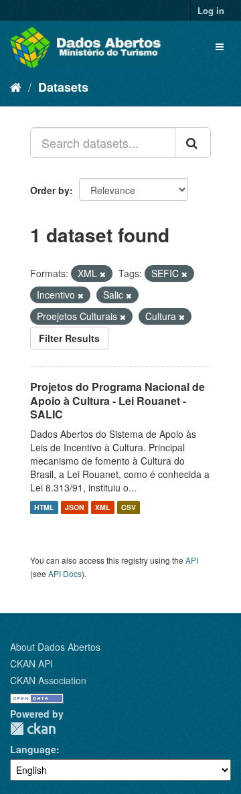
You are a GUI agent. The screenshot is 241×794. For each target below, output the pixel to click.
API (191, 560)
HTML (44, 507)
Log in (210, 10)
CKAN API (31, 663)
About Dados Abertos (55, 646)
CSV (128, 507)
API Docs (65, 573)
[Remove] (103, 273)
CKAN (33, 729)
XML (102, 507)
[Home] (15, 86)
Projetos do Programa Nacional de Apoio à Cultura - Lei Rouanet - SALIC (117, 400)
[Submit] (193, 142)
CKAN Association (48, 680)
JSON (74, 507)
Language (33, 749)
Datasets (63, 87)
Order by (50, 190)
